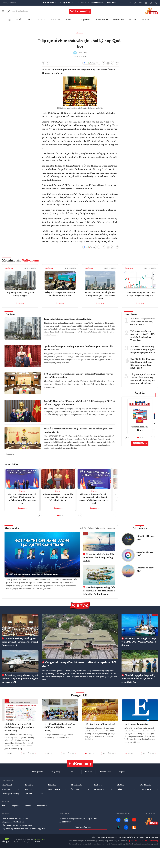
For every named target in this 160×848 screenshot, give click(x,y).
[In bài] (43, 63)
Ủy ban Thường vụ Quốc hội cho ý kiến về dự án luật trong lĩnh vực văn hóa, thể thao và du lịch (78, 375)
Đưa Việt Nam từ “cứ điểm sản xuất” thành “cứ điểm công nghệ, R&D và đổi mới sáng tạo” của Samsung (79, 403)
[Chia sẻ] (117, 63)
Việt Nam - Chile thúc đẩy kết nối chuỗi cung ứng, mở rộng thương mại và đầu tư (142, 350)
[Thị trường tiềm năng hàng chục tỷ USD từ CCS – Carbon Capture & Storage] (140, 625)
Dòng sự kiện (80, 695)
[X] (135, 3)
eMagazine (111, 528)
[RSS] (134, 827)
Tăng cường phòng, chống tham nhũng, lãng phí (67, 319)
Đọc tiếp (10, 314)
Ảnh (3, 806)
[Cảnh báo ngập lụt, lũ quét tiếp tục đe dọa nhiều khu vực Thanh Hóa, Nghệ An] (140, 661)
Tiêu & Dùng (65, 3)
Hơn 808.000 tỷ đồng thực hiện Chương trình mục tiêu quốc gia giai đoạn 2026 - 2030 (142, 363)
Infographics (100, 528)
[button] (58, 515)
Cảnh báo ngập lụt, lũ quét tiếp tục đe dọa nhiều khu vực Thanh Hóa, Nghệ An (138, 678)
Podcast (91, 528)
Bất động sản (118, 20)
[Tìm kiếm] (9, 11)
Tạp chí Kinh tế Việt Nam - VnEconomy (142, 841)
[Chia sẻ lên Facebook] (99, 63)
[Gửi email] (108, 63)
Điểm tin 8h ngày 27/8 (144, 569)
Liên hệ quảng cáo (83, 827)
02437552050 (67, 822)
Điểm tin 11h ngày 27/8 (145, 553)
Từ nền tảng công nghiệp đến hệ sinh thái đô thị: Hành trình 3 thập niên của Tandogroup (99, 591)
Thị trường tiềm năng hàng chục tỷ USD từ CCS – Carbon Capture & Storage (139, 642)
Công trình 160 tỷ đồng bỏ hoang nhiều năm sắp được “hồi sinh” (79, 664)
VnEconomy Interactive (136, 724)
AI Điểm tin (140, 528)
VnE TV (83, 3)
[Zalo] (140, 3)
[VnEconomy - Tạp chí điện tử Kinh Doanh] (80, 763)
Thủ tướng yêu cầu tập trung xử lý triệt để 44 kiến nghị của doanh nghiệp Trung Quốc (142, 335)
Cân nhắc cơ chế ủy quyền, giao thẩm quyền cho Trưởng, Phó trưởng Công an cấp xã (20, 642)
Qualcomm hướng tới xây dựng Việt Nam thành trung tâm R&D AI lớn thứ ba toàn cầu (78, 348)
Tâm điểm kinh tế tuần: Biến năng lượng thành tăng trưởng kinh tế (98, 557)
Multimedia (12, 528)
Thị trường (86, 20)
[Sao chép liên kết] (112, 63)
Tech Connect (96, 3)
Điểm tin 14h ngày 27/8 (145, 538)
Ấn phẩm (139, 393)
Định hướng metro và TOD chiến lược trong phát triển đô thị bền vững (19, 727)
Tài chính (42, 20)
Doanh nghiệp (102, 20)
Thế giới (132, 20)
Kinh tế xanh (70, 20)
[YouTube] (146, 3)
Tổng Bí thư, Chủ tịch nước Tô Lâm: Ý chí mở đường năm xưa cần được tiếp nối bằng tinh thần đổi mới (142, 379)
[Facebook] (130, 3)
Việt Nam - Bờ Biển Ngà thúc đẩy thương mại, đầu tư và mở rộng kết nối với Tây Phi (58, 497)
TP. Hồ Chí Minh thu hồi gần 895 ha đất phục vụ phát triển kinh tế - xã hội (100, 295)
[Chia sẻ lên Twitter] (103, 63)
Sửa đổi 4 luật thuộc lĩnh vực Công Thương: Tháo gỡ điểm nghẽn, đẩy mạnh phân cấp (78, 430)
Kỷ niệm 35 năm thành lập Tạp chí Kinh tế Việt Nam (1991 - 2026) (60, 727)
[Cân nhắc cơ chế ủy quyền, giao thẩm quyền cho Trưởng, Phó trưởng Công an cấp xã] (20, 625)
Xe (75, 3)
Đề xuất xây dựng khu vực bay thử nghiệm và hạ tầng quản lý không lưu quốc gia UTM (20, 678)
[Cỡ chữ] (47, 63)
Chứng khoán (49, 3)
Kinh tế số (55, 20)
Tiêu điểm (18, 20)
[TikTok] (151, 3)
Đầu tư (30, 20)
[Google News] (156, 3)
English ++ (112, 3)
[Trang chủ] (9, 20)
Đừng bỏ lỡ (11, 464)
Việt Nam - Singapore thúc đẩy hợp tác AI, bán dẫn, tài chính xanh (142, 322)
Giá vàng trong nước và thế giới (100, 724)
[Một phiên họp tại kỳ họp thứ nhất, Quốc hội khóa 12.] (80, 78)
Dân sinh (145, 20)
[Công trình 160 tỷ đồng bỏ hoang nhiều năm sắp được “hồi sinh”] (80, 636)
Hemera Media (39, 839)
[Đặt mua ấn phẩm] (151, 10)
